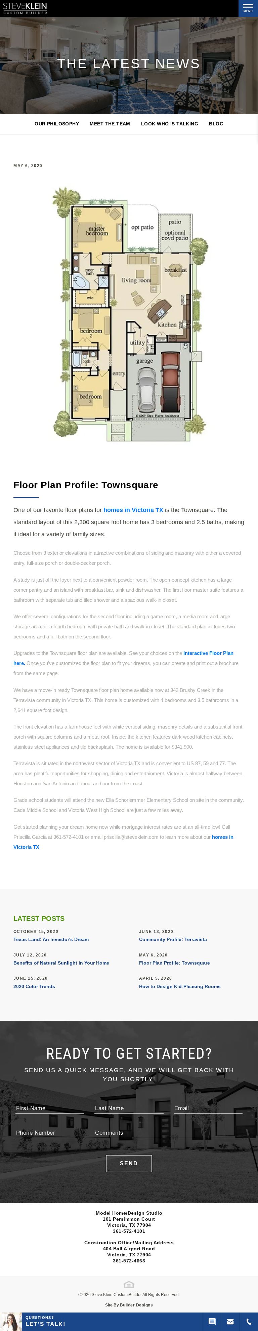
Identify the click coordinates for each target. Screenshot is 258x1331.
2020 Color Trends (34, 986)
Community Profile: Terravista (173, 939)
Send (129, 1163)
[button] (230, 1322)
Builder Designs (136, 1305)
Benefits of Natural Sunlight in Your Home (61, 963)
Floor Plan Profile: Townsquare (174, 963)
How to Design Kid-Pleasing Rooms (180, 986)
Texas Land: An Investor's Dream (51, 939)
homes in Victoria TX (133, 510)
